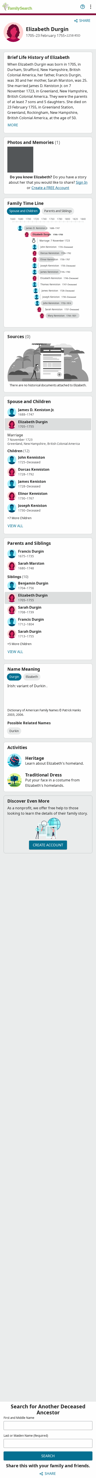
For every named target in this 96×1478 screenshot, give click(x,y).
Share (84, 20)
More (13, 125)
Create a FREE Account (50, 187)
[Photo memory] (20, 160)
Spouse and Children (23, 211)
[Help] (82, 6)
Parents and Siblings (58, 211)
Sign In (82, 182)
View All (15, 525)
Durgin (14, 677)
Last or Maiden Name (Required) (26, 1436)
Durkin (14, 731)
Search (48, 1455)
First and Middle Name (19, 1418)
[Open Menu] (90, 6)
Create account (48, 845)
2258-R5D (73, 35)
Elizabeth (32, 677)
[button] (48, 412)
